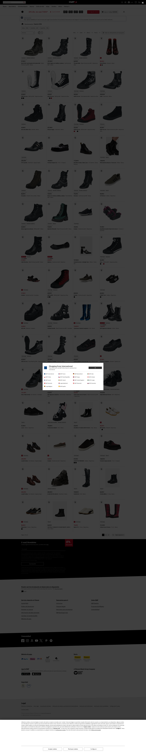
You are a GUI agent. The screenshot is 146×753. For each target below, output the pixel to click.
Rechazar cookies (73, 749)
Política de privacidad (96, 730)
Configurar (93, 749)
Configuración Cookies (61, 730)
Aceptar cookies (52, 749)
